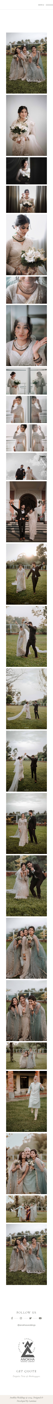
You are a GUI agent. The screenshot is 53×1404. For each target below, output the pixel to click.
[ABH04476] (26, 574)
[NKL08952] (26, 1056)
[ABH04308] (26, 511)
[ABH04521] (26, 636)
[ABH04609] (26, 698)
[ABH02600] (26, 199)
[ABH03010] (26, 335)
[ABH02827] (26, 290)
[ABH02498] (26, 125)
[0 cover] (26, 63)
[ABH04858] (26, 948)
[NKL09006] (26, 1163)
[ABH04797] (26, 885)
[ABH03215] (26, 437)
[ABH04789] (26, 823)
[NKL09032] (26, 1209)
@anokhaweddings (27, 1325)
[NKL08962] (26, 1101)
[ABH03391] (26, 466)
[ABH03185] (26, 409)
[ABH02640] (26, 244)
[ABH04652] (26, 761)
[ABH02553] (26, 170)
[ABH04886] (26, 1010)
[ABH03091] (26, 381)
